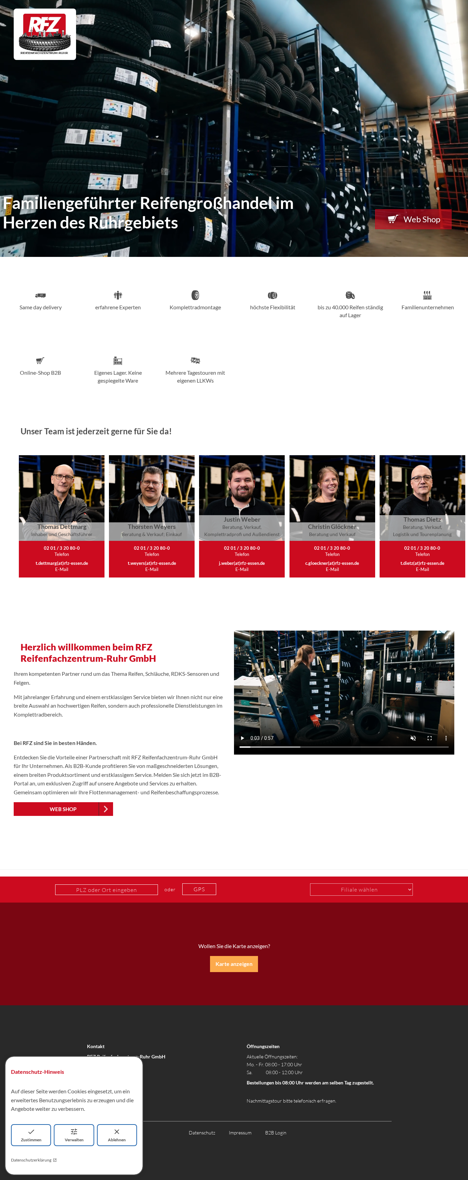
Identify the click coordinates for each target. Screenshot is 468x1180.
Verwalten (74, 1139)
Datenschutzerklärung (31, 1160)
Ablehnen (117, 1139)
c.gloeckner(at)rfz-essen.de (332, 563)
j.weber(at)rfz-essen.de (242, 563)
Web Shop (422, 219)
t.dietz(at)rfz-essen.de (422, 563)
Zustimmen (31, 1139)
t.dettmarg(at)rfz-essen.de (62, 563)
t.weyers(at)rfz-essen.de (152, 563)
